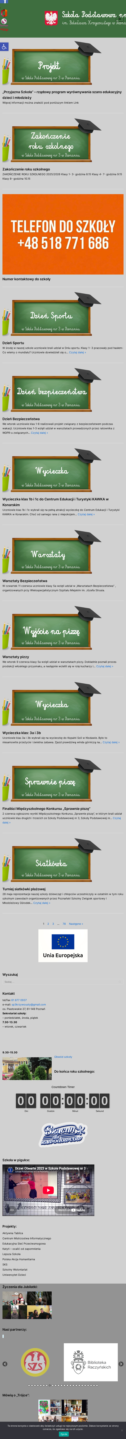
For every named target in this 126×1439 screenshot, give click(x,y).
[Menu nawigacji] (120, 19)
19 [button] (82, 1385)
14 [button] (67, 1385)
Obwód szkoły (63, 1056)
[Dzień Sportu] (63, 315)
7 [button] (47, 1385)
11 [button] (59, 1385)
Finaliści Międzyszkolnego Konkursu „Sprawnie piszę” (46, 809)
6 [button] (44, 1385)
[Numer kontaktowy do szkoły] (63, 234)
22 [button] (91, 1385)
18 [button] (79, 1385)
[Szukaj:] (63, 981)
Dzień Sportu (13, 343)
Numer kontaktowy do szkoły (26, 279)
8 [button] (50, 1385)
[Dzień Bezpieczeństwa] (63, 391)
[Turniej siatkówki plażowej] (63, 861)
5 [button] (41, 1385)
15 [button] (70, 1385)
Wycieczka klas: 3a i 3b (21, 733)
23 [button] (94, 1385)
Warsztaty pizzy (15, 657)
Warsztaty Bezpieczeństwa (24, 581)
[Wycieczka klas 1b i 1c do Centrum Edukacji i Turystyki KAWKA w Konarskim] (63, 471)
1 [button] (29, 1385)
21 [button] (88, 1385)
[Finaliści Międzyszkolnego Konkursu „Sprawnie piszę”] (63, 781)
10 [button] (56, 1385)
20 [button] (85, 1385)
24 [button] (97, 1385)
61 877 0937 (19, 1000)
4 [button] (38, 1385)
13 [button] (64, 1385)
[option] (35, 1362)
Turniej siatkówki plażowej (23, 889)
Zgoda (64, 1434)
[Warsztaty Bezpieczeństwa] (63, 553)
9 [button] (53, 1385)
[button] (4, 46)
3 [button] (35, 1385)
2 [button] (32, 1385)
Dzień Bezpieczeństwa (21, 419)
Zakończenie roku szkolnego (26, 169)
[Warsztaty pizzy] (63, 629)
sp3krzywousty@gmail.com (29, 1004)
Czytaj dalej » (77, 352)
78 (64, 923)
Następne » (76, 923)
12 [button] (62, 1385)
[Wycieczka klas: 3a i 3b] (63, 705)
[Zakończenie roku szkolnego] (63, 141)
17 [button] (76, 1385)
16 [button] (73, 1385)
